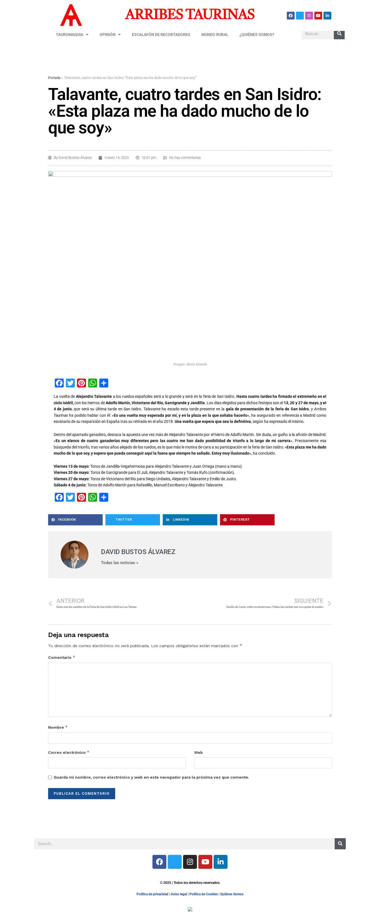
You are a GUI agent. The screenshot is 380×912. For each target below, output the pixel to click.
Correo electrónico (69, 752)
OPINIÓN (107, 34)
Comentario (61, 657)
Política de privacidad (152, 894)
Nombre (58, 727)
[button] (75, 519)
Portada (54, 77)
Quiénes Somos (231, 894)
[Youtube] (318, 15)
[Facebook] (291, 15)
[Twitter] (300, 15)
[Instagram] (309, 15)
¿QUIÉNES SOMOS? (257, 34)
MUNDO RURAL (214, 34)
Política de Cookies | (204, 894)
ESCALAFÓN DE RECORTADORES (161, 34)
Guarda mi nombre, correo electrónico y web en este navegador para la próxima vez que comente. (151, 777)
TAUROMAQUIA (69, 34)
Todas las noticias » (119, 563)
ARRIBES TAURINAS (190, 15)
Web (198, 752)
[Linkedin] (327, 15)
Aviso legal (179, 894)
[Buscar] (339, 33)
